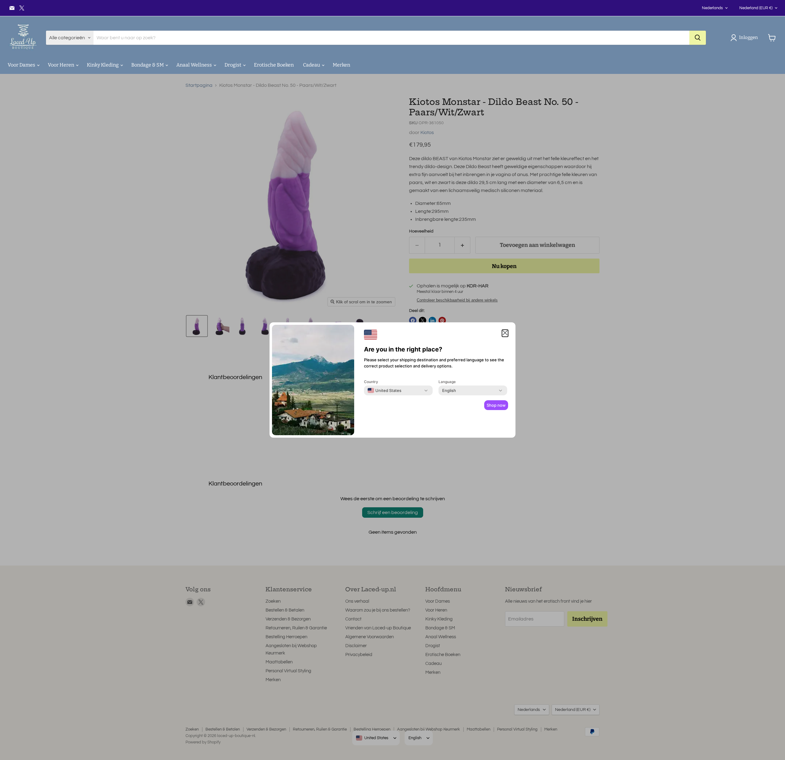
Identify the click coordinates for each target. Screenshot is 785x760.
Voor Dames (22, 65)
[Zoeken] (697, 38)
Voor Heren (61, 65)
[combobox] (384, 390)
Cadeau (312, 65)
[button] (745, 37)
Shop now (496, 405)
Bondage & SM (148, 65)
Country (371, 381)
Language (447, 381)
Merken (341, 65)
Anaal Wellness (194, 65)
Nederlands (712, 8)
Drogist (233, 65)
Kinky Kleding (103, 65)
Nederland (755, 8)
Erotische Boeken (274, 65)
